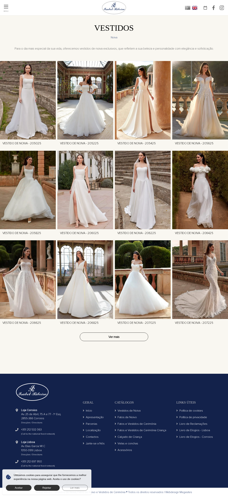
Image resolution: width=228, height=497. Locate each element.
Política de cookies (191, 410)
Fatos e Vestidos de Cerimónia (137, 424)
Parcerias (91, 424)
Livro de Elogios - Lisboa (194, 430)
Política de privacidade (193, 417)
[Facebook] (213, 8)
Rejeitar (46, 487)
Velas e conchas (128, 443)
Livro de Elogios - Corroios (196, 437)
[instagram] (222, 8)
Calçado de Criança (130, 437)
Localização (93, 430)
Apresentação (95, 417)
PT (187, 8)
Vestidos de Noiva (129, 410)
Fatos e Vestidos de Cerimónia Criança (142, 430)
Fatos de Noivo (127, 417)
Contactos (92, 437)
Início (89, 410)
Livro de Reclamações (193, 424)
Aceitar (19, 487)
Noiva (114, 37)
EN (195, 8)
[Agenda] (205, 8)
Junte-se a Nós (95, 443)
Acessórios (125, 450)
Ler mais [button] (75, 487)
